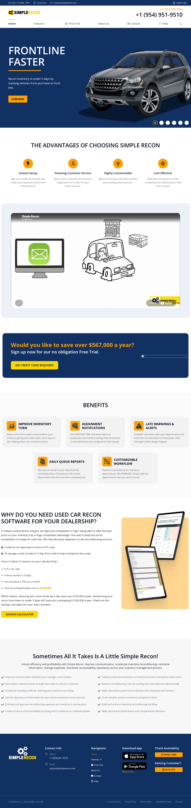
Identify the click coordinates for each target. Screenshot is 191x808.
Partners (179, 801)
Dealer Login (181, 3)
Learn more (17, 99)
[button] (155, 123)
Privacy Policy (130, 801)
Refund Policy (146, 801)
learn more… (128, 771)
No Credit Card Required (34, 365)
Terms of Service (114, 801)
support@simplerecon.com (65, 3)
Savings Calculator (19, 614)
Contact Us (41, 3)
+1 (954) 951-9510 (159, 14)
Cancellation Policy (163, 801)
